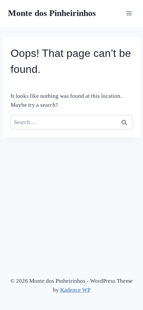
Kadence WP (75, 290)
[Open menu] (129, 13)
